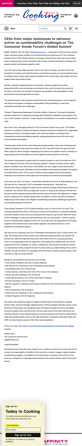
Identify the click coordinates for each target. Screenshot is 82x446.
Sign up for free (23, 435)
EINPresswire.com (37, 52)
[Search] (65, 28)
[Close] (42, 404)
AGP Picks (7, 3)
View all (76, 3)
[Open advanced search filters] (70, 28)
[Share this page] (76, 28)
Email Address (12, 425)
